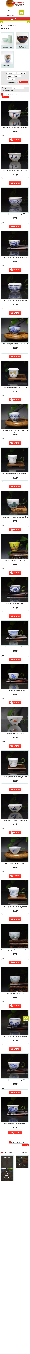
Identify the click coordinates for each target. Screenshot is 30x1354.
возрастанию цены (17, 88)
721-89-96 (11, 13)
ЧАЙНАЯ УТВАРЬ (10, 25)
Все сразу (5, 97)
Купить (16, 140)
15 (20, 94)
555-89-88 (11, 11)
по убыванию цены (8, 90)
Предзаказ (15, 1133)
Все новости (25, 1152)
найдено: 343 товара (12, 82)
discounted (11, 79)
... (18, 94)
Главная (3, 25)
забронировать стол (11, 15)
